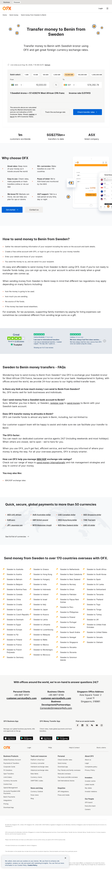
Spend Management (11, 788)
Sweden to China (14, 599)
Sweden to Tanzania (95, 594)
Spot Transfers (9, 774)
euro (11, 520)
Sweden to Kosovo (41, 614)
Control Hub (8, 784)
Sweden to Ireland (40, 594)
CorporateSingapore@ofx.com (56, 708)
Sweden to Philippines (69, 612)
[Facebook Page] (77, 725)
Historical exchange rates (39, 770)
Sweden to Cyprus (14, 609)
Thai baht (89, 520)
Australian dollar (42, 515)
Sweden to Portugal (68, 622)
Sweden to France (14, 645)
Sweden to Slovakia (68, 647)
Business (7, 2)
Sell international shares (66, 781)
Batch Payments (9, 797)
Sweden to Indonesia (42, 589)
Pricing (6, 804)
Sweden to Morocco (41, 655)
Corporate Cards (9, 767)
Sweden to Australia (15, 569)
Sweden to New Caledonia (71, 574)
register (32, 114)
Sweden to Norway (68, 584)
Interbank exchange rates (39, 767)
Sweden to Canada (14, 594)
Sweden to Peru (66, 607)
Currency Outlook (37, 791)
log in (12, 117)
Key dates (88, 788)
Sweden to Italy (39, 604)
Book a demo (101, 747)
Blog (32, 798)
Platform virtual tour (37, 760)
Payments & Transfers (11, 763)
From (12, 79)
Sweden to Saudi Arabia (70, 632)
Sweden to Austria (14, 574)
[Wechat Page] (92, 725)
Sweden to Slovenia (68, 652)
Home (5, 15)
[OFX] (7, 8)
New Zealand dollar (68, 525)
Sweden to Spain (94, 579)
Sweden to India (40, 584)
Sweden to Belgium (15, 584)
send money (73, 403)
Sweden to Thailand (95, 599)
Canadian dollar (66, 515)
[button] (26, 74)
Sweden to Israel (40, 599)
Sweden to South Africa (96, 569)
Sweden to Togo (93, 604)
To (63, 79)
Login (101, 8)
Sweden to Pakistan (68, 594)
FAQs (50, 747)
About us (88, 760)
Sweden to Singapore (69, 642)
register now (57, 403)
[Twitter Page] (87, 725)
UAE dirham (14, 515)
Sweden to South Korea (96, 574)
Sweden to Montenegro (43, 650)
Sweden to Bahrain (14, 579)
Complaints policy (91, 767)
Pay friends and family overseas (69, 770)
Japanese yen (15, 525)
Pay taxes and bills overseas (68, 777)
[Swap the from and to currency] (56, 85)
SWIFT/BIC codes (37, 781)
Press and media (63, 795)
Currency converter (37, 763)
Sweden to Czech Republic (18, 614)
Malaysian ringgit (42, 525)
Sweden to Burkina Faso (17, 589)
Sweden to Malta (40, 640)
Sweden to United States (97, 632)
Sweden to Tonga (94, 609)
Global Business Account (12, 760)
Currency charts (36, 777)
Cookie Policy (32, 865)
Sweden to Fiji (12, 635)
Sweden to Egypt (14, 624)
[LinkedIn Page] (82, 725)
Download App (9, 807)
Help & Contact (74, 747)
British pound (40, 520)
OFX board (88, 802)
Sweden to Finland (14, 640)
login (42, 251)
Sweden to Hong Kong (42, 574)
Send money (13, 15)
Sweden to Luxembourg (43, 630)
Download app (63, 767)
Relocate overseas (64, 774)
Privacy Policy (90, 770)
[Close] (65, 858)
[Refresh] (8, 65)
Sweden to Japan (40, 609)
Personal (17, 2)
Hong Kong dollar (67, 520)
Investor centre (90, 781)
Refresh (47, 65)
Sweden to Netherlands (69, 569)
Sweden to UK (93, 619)
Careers (87, 809)
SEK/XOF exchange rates (15, 480)
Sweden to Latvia (40, 619)
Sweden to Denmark (15, 619)
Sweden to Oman (67, 589)
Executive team (90, 806)
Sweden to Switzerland (96, 589)
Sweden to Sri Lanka (95, 584)
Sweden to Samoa (67, 627)
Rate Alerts (34, 774)
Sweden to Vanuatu (95, 637)
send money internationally (51, 462)
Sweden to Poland (67, 617)
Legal (87, 763)
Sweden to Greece (41, 569)
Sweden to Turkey (94, 614)
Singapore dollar (92, 515)
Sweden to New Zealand (70, 579)
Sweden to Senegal (68, 637)
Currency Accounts (10, 781)
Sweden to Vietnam (95, 642)
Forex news (35, 795)
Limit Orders (8, 777)
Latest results (89, 784)
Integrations (8, 800)
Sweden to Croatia (14, 604)
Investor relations (91, 791)
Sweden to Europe (14, 630)
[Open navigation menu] (107, 8)
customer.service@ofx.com (22, 698)
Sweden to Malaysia (41, 635)
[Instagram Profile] (101, 725)
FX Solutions (8, 770)
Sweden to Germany (15, 657)
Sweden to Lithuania (41, 624)
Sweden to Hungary (41, 579)
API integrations (63, 791)
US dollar (89, 525)
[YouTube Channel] (97, 725)
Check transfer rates (65, 760)
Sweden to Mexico (41, 645)
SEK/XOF (41, 459)
